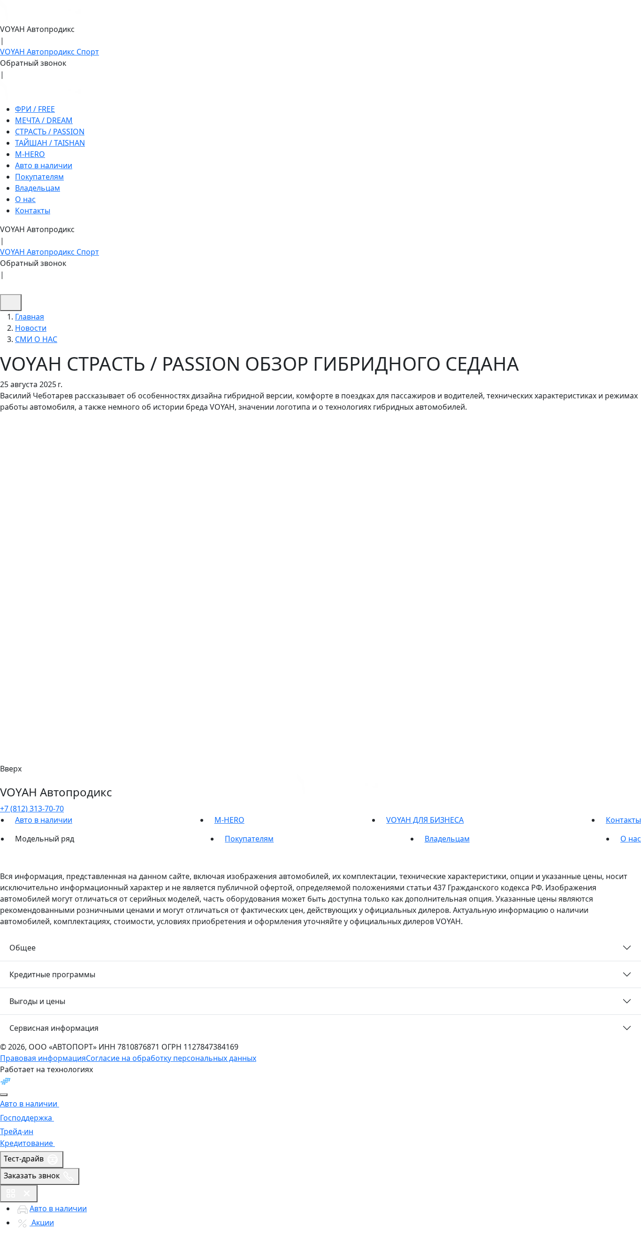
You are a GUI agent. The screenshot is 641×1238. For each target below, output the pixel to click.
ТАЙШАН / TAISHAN (50, 143)
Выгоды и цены (37, 1001)
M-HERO (30, 154)
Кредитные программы (52, 974)
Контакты (32, 210)
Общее (22, 947)
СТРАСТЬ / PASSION (49, 131)
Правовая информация (43, 1058)
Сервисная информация (54, 1028)
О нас (25, 199)
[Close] (4, 1094)
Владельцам (37, 188)
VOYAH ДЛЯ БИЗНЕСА (425, 820)
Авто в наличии (43, 165)
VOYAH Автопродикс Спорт (49, 52)
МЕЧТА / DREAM (44, 120)
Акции (42, 1222)
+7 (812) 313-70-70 (32, 808)
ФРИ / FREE (35, 109)
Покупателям (39, 176)
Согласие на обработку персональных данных (171, 1058)
